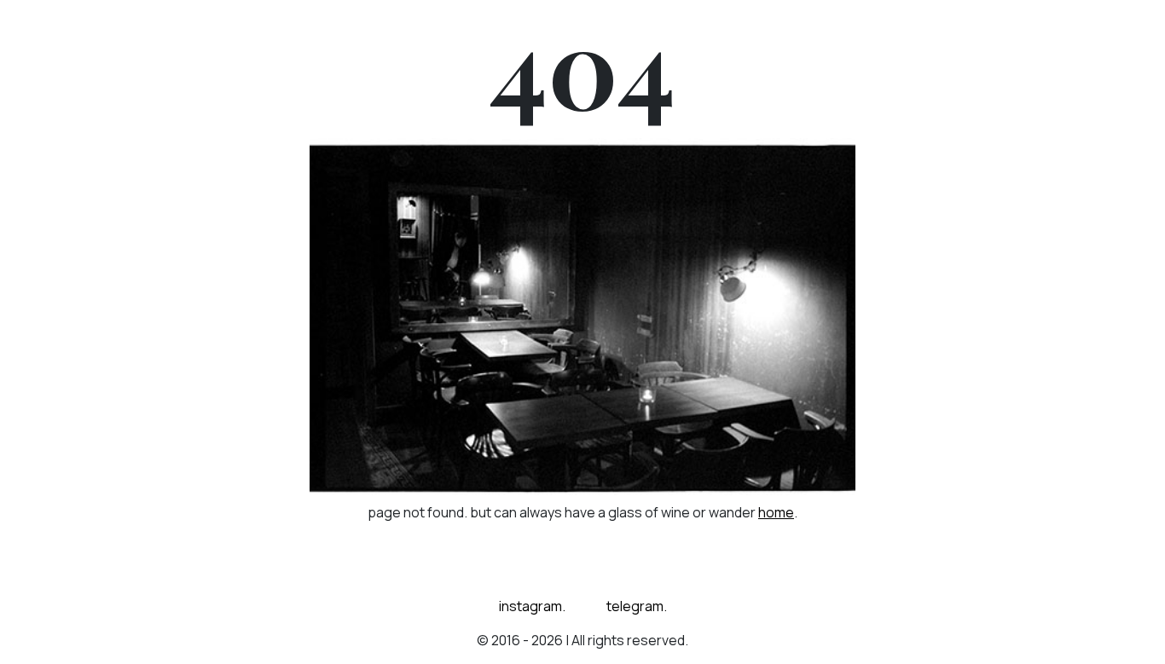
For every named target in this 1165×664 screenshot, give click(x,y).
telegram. (636, 606)
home (776, 512)
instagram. (532, 606)
